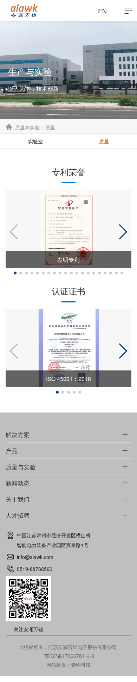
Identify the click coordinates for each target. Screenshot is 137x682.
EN (102, 10)
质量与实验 (27, 127)
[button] (15, 273)
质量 (50, 127)
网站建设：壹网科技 (68, 664)
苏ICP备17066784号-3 (69, 655)
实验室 (35, 141)
